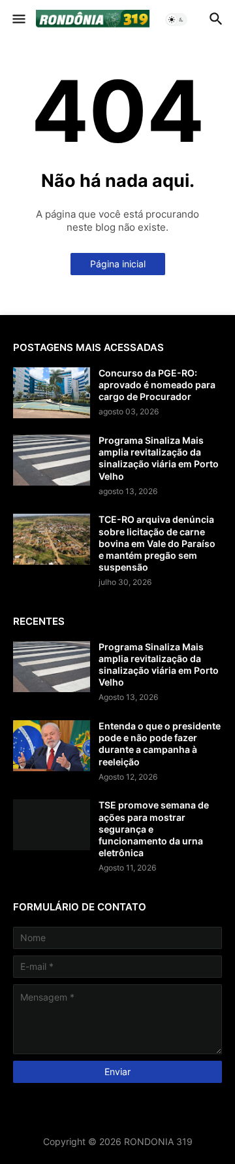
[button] (18, 19)
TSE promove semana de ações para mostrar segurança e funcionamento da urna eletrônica (154, 828)
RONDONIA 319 (158, 1141)
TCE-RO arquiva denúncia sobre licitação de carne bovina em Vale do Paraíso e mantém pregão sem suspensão (157, 543)
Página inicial (118, 263)
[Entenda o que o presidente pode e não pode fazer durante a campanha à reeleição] (51, 745)
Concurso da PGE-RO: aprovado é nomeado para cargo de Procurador (157, 384)
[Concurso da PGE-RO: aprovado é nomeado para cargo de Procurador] (51, 392)
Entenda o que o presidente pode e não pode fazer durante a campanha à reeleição (160, 743)
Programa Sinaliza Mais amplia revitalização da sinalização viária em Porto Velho (159, 458)
